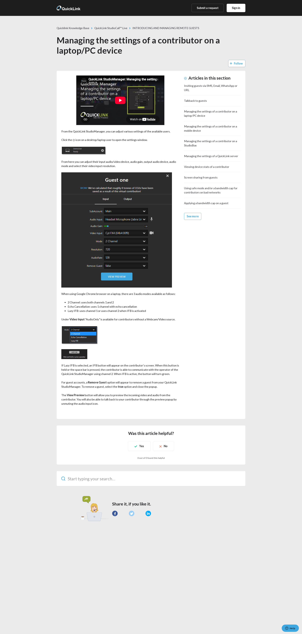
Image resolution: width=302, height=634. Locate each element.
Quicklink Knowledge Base (73, 28)
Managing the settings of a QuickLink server (211, 156)
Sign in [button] (236, 8)
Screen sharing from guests (201, 177)
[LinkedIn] (148, 513)
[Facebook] (115, 513)
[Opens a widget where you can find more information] (290, 628)
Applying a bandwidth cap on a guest (206, 203)
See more (193, 216)
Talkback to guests (195, 100)
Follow (238, 63)
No (166, 446)
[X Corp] (131, 513)
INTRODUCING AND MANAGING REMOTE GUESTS (165, 28)
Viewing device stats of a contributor (206, 166)
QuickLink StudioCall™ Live (110, 28)
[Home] (68, 8)
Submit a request (208, 8)
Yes (141, 446)
